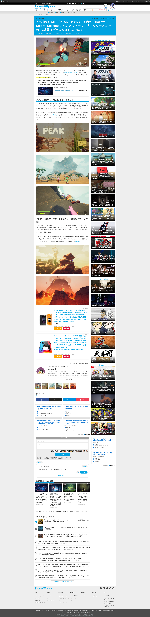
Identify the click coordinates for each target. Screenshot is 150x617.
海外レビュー (39, 600)
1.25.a (61, 225)
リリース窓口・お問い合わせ (50, 610)
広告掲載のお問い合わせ (61, 610)
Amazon (58, 328)
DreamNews (83, 612)
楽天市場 (66, 328)
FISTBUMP (102, 10)
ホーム (37, 10)
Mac (57, 12)
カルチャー (83, 592)
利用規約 (100, 610)
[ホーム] (36, 14)
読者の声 (78, 10)
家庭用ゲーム (61, 10)
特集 (44, 10)
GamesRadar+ (41, 396)
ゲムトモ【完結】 (108, 603)
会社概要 (69, 610)
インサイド (93, 10)
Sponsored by (80, 434)
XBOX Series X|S (63, 597)
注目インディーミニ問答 (41, 602)
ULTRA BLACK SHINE (109, 601)
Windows (51, 12)
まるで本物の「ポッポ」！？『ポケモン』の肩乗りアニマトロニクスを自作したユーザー (62, 511)
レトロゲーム (85, 595)
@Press (88, 612)
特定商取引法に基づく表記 (108, 610)
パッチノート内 (53, 115)
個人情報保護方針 (75, 610)
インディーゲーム (71, 12)
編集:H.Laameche (83, 363)
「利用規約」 (53, 458)
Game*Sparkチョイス (97, 597)
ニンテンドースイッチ (64, 602)
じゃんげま (106, 595)
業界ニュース (73, 598)
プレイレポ (38, 597)
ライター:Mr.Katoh (73, 363)
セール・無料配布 (74, 595)
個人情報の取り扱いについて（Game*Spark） (89, 610)
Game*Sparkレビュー (40, 595)
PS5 (60, 595)
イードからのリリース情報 (64, 612)
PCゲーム (52, 10)
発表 (71, 597)
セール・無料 (70, 10)
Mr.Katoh (52, 369)
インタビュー (39, 598)
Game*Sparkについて (39, 610)
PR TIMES (78, 612)
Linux (62, 12)
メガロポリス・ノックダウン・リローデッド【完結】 (109, 598)
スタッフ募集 (72, 612)
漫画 (85, 10)
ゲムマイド (111, 10)
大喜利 (94, 595)
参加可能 (77, 241)
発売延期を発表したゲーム (71, 72)
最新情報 (72, 592)
